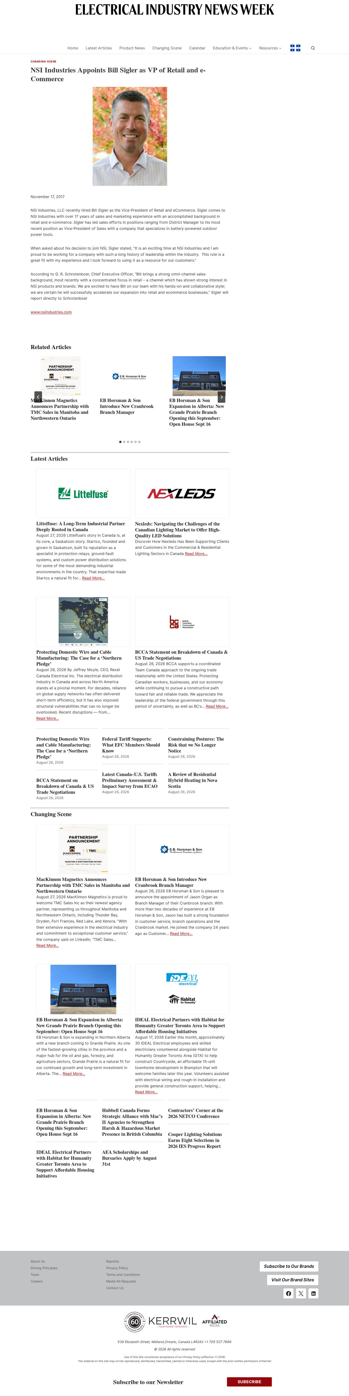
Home (72, 48)
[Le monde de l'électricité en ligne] (295, 48)
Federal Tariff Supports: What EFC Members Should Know (131, 745)
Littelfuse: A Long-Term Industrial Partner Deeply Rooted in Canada (80, 526)
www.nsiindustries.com (51, 312)
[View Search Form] (312, 48)
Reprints (112, 1261)
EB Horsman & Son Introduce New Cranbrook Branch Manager (127, 406)
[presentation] (60, 376)
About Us (38, 1261)
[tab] (120, 442)
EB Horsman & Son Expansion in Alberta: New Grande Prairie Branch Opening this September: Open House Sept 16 (196, 412)
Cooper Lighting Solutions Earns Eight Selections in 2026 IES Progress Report (195, 1140)
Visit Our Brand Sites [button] (292, 1279)
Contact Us (114, 1288)
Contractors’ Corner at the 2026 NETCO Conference (195, 1113)
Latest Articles (99, 48)
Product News (132, 48)
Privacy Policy (117, 1268)
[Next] (221, 397)
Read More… (93, 578)
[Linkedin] (313, 1293)
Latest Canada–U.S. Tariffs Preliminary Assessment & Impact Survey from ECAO (130, 780)
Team (35, 1275)
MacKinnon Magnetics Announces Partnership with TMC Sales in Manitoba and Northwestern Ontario (60, 409)
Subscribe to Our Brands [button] (289, 1266)
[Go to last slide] (38, 397)
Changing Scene (167, 48)
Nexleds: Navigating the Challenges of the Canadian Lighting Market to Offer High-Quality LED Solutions (177, 530)
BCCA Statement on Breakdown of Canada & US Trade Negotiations (181, 655)
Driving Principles (44, 1268)
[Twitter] (301, 1293)
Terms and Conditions (123, 1275)
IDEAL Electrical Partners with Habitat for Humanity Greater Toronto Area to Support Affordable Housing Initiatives (180, 1025)
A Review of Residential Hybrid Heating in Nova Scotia (192, 780)
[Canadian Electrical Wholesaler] (46, 48)
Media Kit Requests (121, 1281)
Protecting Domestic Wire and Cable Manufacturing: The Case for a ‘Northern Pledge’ (79, 658)
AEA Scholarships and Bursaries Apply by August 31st (129, 1158)
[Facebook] (288, 1293)
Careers (37, 1281)
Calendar (197, 48)
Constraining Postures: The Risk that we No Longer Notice (196, 745)
